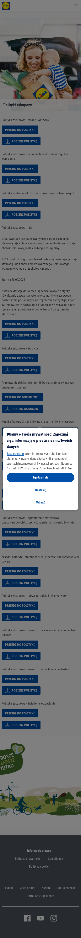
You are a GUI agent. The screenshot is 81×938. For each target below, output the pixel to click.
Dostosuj (40, 490)
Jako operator (15, 454)
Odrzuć (40, 502)
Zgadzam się (40, 477)
